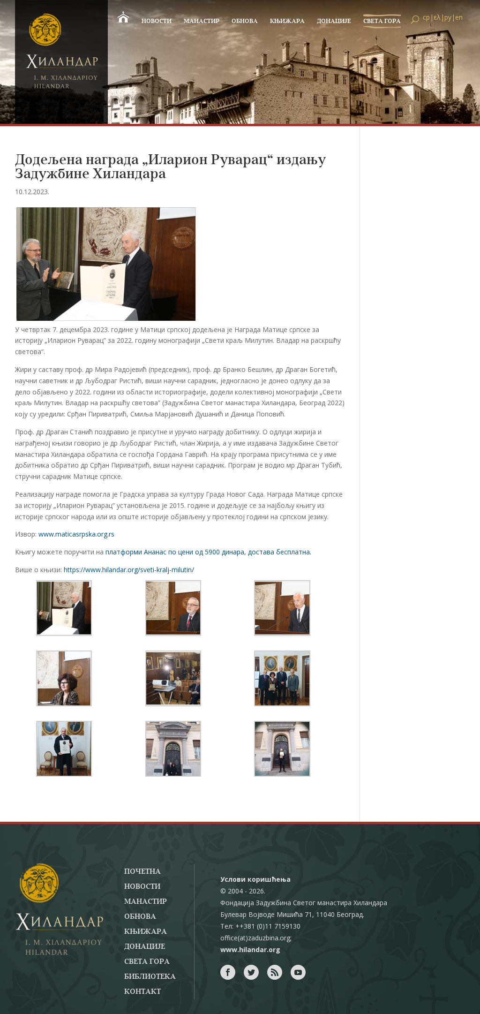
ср (426, 17)
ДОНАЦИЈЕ (334, 21)
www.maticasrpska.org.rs (76, 534)
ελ (437, 17)
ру (447, 17)
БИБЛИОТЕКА (150, 977)
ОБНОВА (245, 21)
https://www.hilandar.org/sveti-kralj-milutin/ (129, 569)
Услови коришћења (255, 879)
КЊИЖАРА (287, 21)
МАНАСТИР (201, 21)
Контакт (142, 992)
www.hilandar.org (250, 949)
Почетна (142, 872)
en (459, 17)
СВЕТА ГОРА (382, 21)
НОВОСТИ (157, 21)
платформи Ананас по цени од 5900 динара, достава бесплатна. (208, 551)
